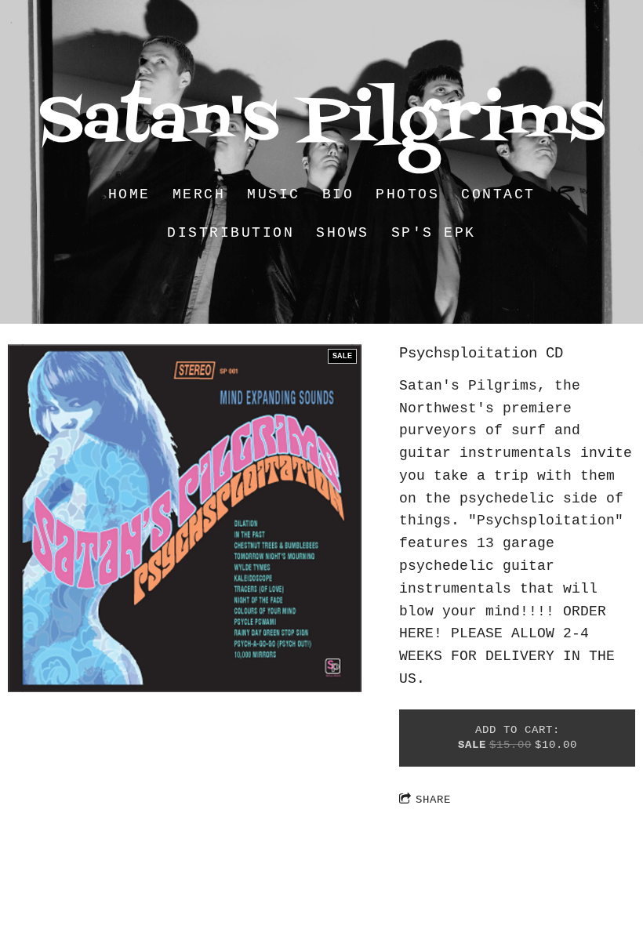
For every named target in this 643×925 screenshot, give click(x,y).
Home (129, 194)
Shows (342, 233)
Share (433, 799)
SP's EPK (433, 233)
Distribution (230, 233)
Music (273, 194)
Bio (338, 194)
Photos (407, 194)
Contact (498, 194)
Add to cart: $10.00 (517, 738)
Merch (199, 194)
